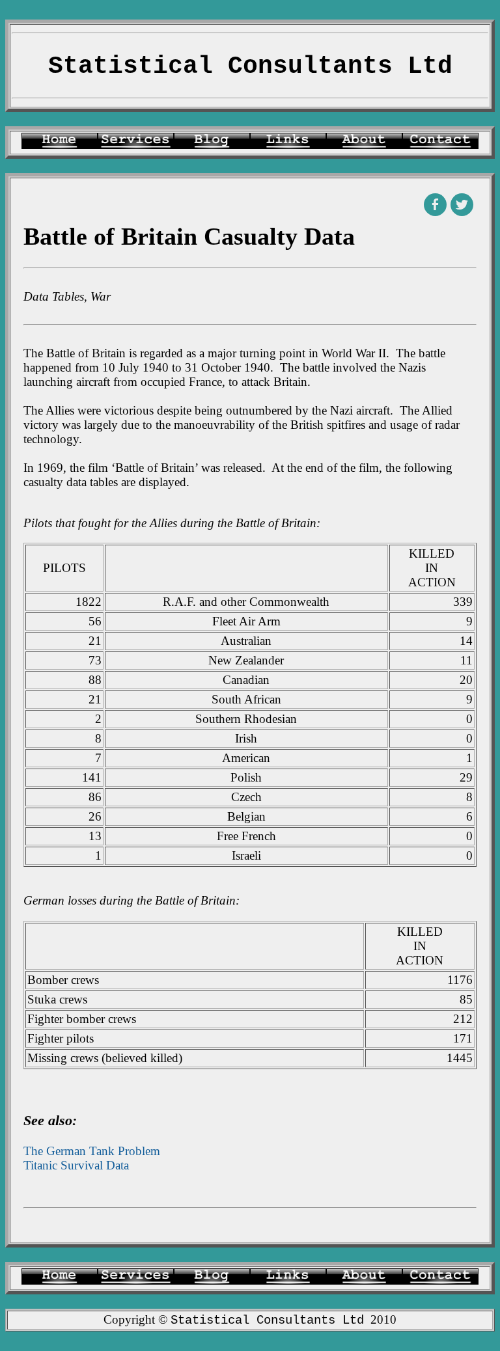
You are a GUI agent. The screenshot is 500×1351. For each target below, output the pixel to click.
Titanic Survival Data (76, 1165)
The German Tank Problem (91, 1151)
